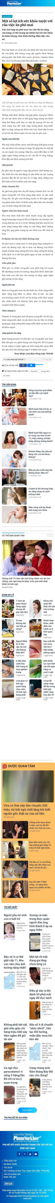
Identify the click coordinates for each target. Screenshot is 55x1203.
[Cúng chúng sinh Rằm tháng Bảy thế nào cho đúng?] (34, 1087)
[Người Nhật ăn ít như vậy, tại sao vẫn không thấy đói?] (8, 649)
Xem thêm (27, 1110)
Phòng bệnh (7, 16)
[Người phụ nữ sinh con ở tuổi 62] (9, 931)
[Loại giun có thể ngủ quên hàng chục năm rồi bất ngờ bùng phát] (8, 688)
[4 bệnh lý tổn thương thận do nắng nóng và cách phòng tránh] (14, 496)
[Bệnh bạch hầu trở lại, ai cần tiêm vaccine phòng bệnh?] (14, 416)
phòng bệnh (45, 371)
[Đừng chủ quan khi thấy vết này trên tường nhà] (35, 608)
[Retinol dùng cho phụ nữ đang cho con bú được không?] (14, 458)
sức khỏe (6, 375)
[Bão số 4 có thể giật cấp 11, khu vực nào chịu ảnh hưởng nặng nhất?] (9, 980)
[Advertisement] (27, 730)
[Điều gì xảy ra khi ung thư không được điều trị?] (14, 477)
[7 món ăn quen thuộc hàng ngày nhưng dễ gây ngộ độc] (8, 608)
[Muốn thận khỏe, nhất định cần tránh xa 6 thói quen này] (35, 628)
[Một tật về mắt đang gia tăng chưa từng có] (34, 976)
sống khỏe (34, 371)
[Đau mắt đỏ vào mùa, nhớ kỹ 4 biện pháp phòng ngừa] (35, 649)
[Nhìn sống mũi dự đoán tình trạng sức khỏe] (14, 514)
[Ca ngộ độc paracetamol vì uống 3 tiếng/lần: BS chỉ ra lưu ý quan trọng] (9, 1095)
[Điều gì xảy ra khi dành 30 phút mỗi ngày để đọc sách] (34, 1010)
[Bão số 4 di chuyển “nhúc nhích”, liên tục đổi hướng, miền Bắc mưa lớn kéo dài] (34, 1051)
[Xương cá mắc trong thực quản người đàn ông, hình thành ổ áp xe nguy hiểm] (34, 942)
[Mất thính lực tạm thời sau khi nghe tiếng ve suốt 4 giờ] (35, 668)
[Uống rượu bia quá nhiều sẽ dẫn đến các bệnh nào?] (14, 397)
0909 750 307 (10, 1177)
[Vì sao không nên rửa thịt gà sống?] (8, 628)
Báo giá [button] (8, 1183)
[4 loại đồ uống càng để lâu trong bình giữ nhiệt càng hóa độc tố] (35, 688)
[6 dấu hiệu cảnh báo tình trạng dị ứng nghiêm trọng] (8, 668)
